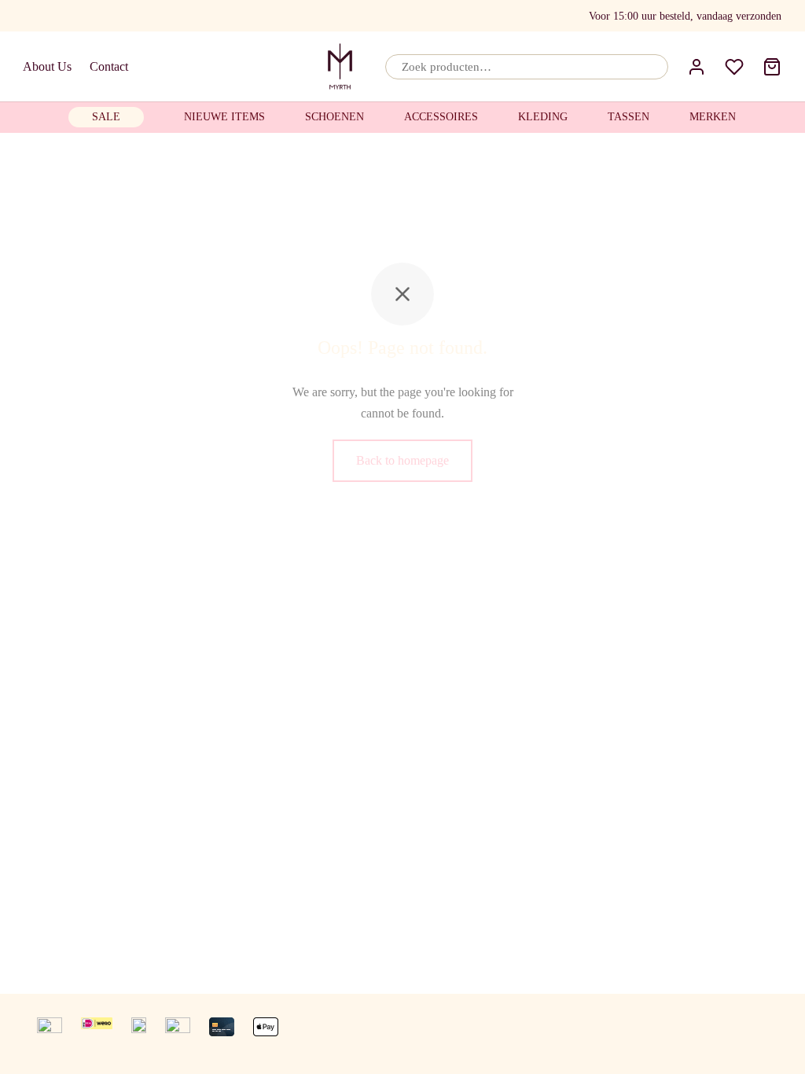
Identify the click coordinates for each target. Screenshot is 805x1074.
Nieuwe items (224, 117)
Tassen (628, 117)
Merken (712, 117)
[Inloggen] (696, 66)
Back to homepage (402, 460)
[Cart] (772, 66)
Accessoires (441, 117)
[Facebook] (32, 16)
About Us (47, 66)
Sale (106, 117)
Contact (109, 66)
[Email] (60, 16)
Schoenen (334, 117)
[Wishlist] (734, 66)
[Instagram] (92, 16)
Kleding (543, 117)
